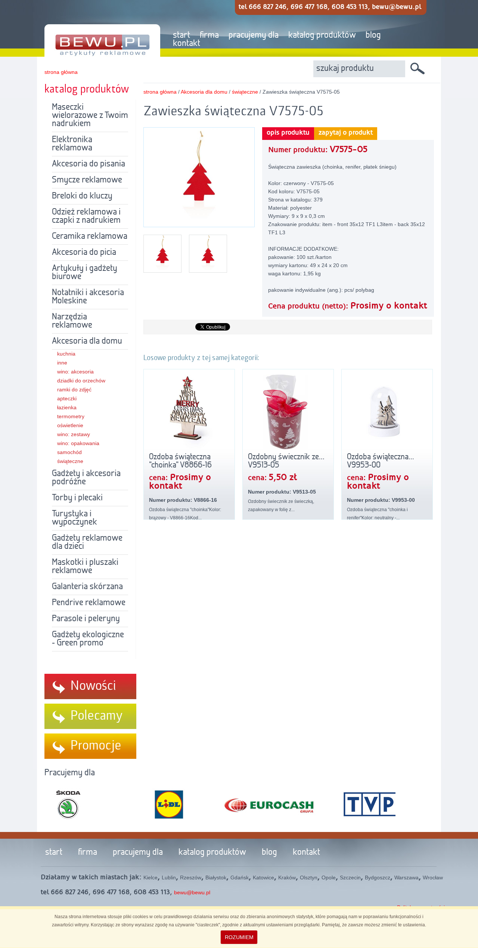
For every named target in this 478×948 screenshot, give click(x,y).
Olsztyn (308, 877)
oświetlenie (70, 425)
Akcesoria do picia (84, 252)
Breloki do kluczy (82, 196)
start (181, 35)
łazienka (67, 407)
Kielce (150, 877)
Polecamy (97, 716)
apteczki (67, 398)
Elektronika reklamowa (72, 144)
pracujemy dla (254, 35)
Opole (329, 877)
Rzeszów (190, 877)
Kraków (287, 877)
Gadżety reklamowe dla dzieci (87, 542)
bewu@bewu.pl (192, 892)
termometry (70, 416)
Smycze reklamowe (87, 180)
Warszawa (406, 877)
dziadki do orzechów (81, 381)
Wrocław (433, 877)
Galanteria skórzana (87, 586)
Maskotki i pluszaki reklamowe (85, 566)
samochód (69, 452)
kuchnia (66, 354)
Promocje (96, 746)
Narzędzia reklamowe (72, 321)
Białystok (215, 877)
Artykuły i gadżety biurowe (84, 272)
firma (209, 35)
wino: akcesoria (75, 372)
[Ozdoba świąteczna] (189, 412)
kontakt (186, 43)
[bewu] (96, 28)
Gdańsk (239, 877)
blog (373, 35)
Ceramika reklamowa (89, 236)
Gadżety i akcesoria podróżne (86, 477)
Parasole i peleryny (86, 618)
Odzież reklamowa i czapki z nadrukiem (86, 216)
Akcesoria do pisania (88, 164)
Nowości (93, 686)
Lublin (169, 877)
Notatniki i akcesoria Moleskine (88, 297)
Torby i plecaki (77, 498)
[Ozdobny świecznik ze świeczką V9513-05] (288, 412)
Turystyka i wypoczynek (74, 518)
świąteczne (70, 461)
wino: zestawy (73, 434)
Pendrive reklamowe (88, 602)
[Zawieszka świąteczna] (199, 222)
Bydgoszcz (377, 877)
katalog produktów (322, 35)
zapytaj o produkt (346, 132)
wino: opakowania (78, 443)
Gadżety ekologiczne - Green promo (88, 639)
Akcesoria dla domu (87, 341)
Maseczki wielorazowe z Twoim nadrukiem (90, 115)
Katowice (263, 877)
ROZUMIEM (239, 937)
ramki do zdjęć (74, 389)
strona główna (61, 72)
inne (62, 363)
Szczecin (350, 877)
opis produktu (288, 132)
